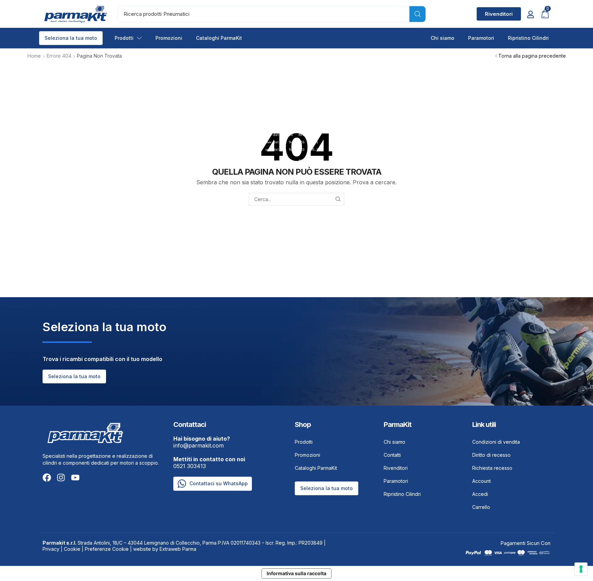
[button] (499, 14)
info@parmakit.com (201, 442)
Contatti (392, 455)
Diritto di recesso (491, 455)
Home (34, 56)
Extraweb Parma (178, 549)
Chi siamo (442, 38)
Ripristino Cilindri (528, 38)
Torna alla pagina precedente (532, 56)
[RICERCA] (338, 199)
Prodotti (124, 38)
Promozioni (168, 38)
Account (481, 481)
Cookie (72, 549)
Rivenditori (396, 468)
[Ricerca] (417, 14)
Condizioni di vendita (496, 442)
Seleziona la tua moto (71, 38)
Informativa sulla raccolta (296, 573)
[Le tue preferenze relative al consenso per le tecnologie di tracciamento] (581, 569)
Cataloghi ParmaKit (219, 38)
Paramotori (481, 38)
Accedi (480, 494)
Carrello (481, 507)
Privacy (51, 549)
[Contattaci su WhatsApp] (181, 483)
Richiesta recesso (492, 468)
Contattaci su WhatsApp (218, 483)
